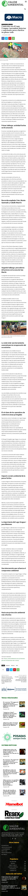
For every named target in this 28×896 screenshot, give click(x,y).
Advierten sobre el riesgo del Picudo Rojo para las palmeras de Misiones (10, 724)
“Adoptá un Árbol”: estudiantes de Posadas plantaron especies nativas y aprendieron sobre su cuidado (10, 715)
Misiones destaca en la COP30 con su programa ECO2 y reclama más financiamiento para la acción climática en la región (7, 680)
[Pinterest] (9, 38)
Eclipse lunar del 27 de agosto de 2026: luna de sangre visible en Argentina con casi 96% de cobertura (11, 752)
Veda (17, 665)
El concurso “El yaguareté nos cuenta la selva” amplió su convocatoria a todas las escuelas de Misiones (11, 705)
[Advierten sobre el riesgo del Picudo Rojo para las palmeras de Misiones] (22, 725)
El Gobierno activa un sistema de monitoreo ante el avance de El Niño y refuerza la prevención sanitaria (11, 772)
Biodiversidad (5, 24)
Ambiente (8, 665)
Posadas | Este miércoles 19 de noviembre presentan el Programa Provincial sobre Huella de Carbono (21, 679)
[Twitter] (6, 38)
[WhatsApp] (13, 38)
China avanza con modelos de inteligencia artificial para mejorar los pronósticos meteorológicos (11, 782)
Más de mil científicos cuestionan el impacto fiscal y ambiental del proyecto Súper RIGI (9, 792)
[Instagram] (15, 839)
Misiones (10, 24)
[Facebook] (2, 38)
